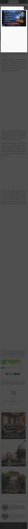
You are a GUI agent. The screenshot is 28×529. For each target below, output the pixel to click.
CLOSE (25, 8)
